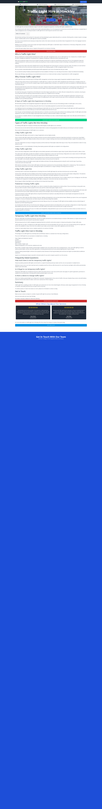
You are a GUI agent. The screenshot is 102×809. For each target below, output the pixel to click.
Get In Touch (83, 1)
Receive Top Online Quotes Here (51, 301)
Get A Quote (51, 20)
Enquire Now (51, 329)
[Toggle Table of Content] (27, 34)
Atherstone (33, 298)
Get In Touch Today (51, 51)
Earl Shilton (17, 298)
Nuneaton (23, 298)
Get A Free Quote (51, 325)
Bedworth (28, 298)
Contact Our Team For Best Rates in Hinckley (51, 213)
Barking (37, 298)
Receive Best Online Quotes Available (51, 120)
